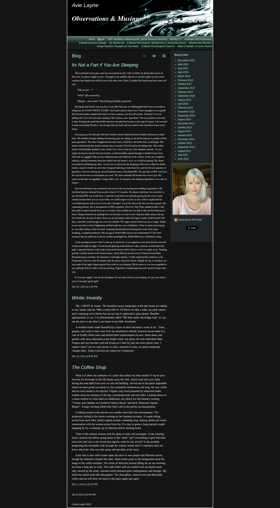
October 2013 (185, 127)
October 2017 (185, 84)
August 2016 (184, 100)
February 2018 (185, 80)
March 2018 (184, 76)
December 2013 (186, 123)
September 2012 (186, 147)
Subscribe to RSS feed (190, 219)
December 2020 (186, 60)
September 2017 (186, 88)
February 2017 (185, 92)
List (164, 56)
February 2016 (185, 107)
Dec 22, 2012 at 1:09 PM (84, 286)
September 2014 (186, 115)
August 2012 (184, 151)
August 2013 (184, 131)
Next (154, 56)
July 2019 (183, 68)
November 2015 (186, 111)
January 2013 (185, 135)
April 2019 (183, 72)
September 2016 (186, 96)
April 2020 (183, 64)
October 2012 (185, 143)
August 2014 (184, 119)
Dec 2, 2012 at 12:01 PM (84, 484)
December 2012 (186, 139)
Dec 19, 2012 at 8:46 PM (84, 356)
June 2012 (183, 159)
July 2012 (183, 155)
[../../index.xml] (176, 219)
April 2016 (183, 104)
